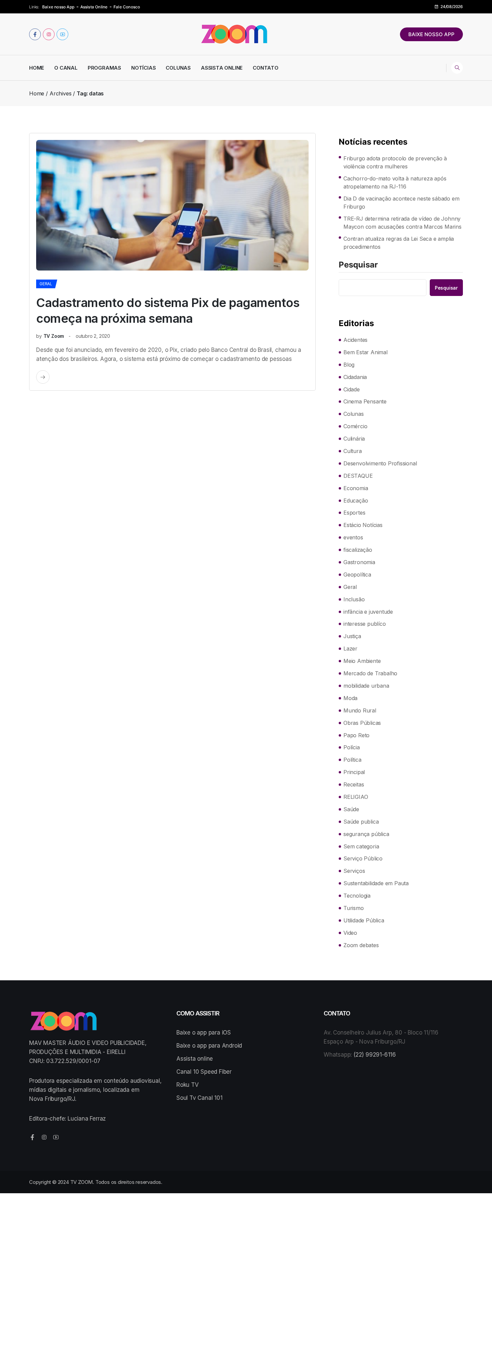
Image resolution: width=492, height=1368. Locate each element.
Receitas (353, 784)
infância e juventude (368, 611)
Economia (355, 488)
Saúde (351, 809)
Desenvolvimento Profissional (380, 463)
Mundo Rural (359, 710)
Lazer (350, 648)
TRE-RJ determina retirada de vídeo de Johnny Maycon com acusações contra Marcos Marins (402, 222)
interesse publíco (364, 623)
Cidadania (355, 377)
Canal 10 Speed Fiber (204, 1071)
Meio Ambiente (362, 661)
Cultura (352, 451)
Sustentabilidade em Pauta (376, 883)
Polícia (351, 747)
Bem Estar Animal (365, 352)
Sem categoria (361, 846)
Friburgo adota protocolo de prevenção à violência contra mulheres (395, 162)
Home (36, 67)
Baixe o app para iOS (203, 1032)
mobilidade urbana (366, 685)
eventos (353, 537)
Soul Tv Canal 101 (199, 1097)
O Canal (66, 67)
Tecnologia (357, 895)
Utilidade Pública (363, 920)
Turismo (353, 908)
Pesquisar (358, 265)
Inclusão (353, 599)
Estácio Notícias (363, 525)
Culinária (354, 438)
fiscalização (357, 549)
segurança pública (366, 834)
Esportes (354, 512)
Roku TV (187, 1084)
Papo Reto (356, 735)
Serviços (354, 870)
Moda (350, 698)
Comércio (355, 426)
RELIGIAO (355, 796)
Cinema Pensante (365, 401)
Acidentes (355, 339)
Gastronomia (359, 562)
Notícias (143, 67)
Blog (348, 364)
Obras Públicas (362, 722)
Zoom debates (361, 945)
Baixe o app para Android (209, 1045)
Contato (265, 67)
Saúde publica (361, 821)
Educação (355, 500)
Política (352, 759)
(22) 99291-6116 (374, 1054)
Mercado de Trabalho (370, 673)
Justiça (352, 636)
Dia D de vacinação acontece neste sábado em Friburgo (401, 202)
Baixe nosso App (58, 6)
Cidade (351, 389)
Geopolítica (357, 574)
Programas (104, 67)
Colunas (178, 67)
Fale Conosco (126, 6)
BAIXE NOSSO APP (431, 34)
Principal (354, 772)
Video (350, 932)
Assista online (194, 1058)
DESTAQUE (358, 475)
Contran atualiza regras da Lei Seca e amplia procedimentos (398, 242)
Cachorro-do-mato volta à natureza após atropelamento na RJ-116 (394, 182)
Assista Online (94, 6)
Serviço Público (363, 858)
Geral (45, 283)
